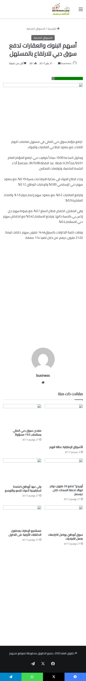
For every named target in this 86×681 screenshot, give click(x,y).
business (66, 63)
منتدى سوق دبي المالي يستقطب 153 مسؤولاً (27, 432)
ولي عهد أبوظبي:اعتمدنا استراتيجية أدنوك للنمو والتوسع (23, 488)
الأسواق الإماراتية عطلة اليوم (66, 447)
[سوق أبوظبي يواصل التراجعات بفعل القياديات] (64, 518)
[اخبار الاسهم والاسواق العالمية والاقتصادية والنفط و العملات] (59, 9)
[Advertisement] (43, 298)
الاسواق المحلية (36, 28)
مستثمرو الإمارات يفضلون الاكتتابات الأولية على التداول (25, 532)
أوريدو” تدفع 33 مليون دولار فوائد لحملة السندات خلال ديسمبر (66, 490)
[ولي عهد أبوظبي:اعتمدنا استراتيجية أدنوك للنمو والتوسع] (22, 470)
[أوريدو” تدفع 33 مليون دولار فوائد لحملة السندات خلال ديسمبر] (64, 470)
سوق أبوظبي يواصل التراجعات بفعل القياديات (65, 536)
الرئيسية (52, 28)
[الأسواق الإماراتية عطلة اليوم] (64, 423)
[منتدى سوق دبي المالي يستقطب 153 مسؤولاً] (22, 415)
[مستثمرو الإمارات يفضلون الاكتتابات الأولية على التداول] (22, 516)
